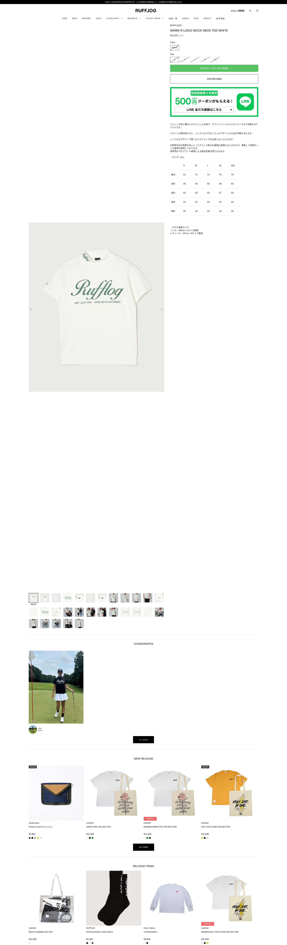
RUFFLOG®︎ (176, 25)
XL (205, 59)
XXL (215, 59)
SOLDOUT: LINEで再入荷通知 (214, 68)
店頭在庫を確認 (214, 79)
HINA (40, 728)
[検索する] (250, 11)
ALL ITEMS (143, 847)
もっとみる (143, 740)
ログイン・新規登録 (237, 10)
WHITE (174, 47)
